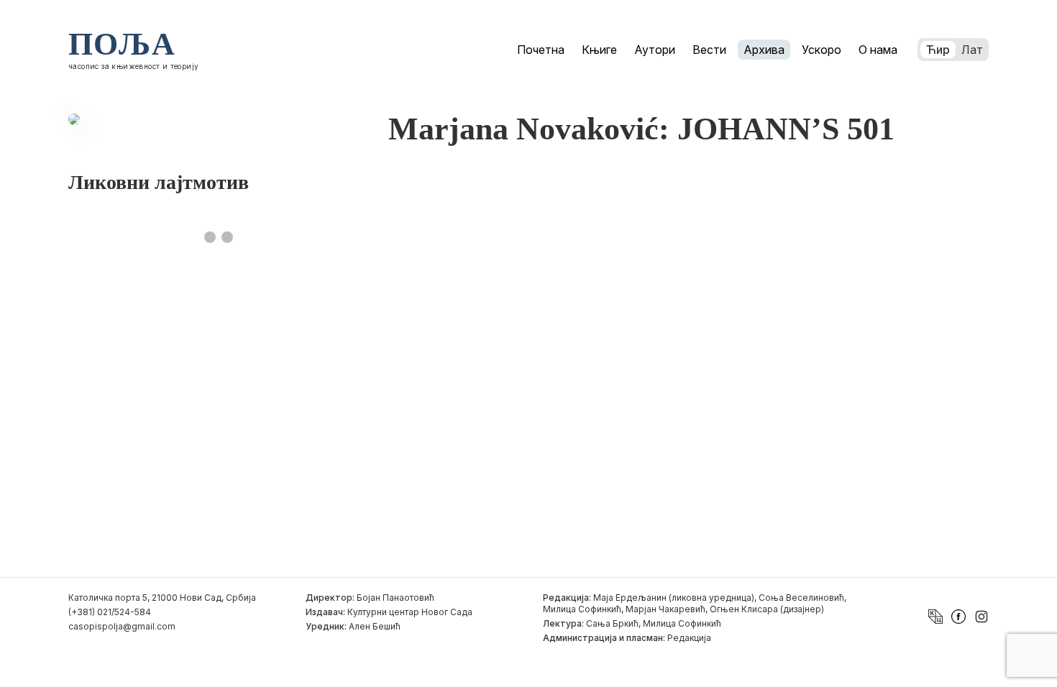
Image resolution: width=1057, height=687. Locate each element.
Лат (972, 49)
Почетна (540, 49)
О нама (878, 49)
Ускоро (821, 49)
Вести (709, 49)
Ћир (938, 49)
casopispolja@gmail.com (121, 626)
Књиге (599, 49)
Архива (763, 49)
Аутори (654, 49)
